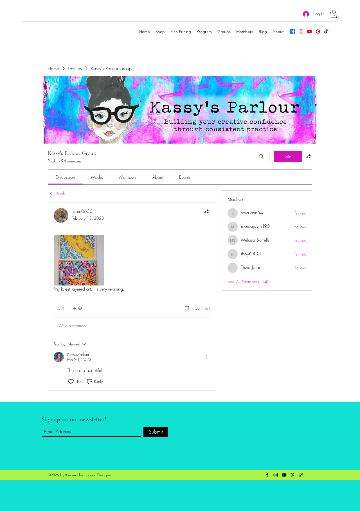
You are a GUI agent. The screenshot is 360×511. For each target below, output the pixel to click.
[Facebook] (292, 31)
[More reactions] (77, 308)
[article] (132, 296)
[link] (65, 177)
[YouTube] (309, 31)
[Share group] (308, 156)
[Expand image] (79, 260)
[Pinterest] (318, 31)
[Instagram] (301, 31)
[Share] (206, 211)
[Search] (261, 156)
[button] (333, 14)
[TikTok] (326, 31)
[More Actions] (206, 357)
